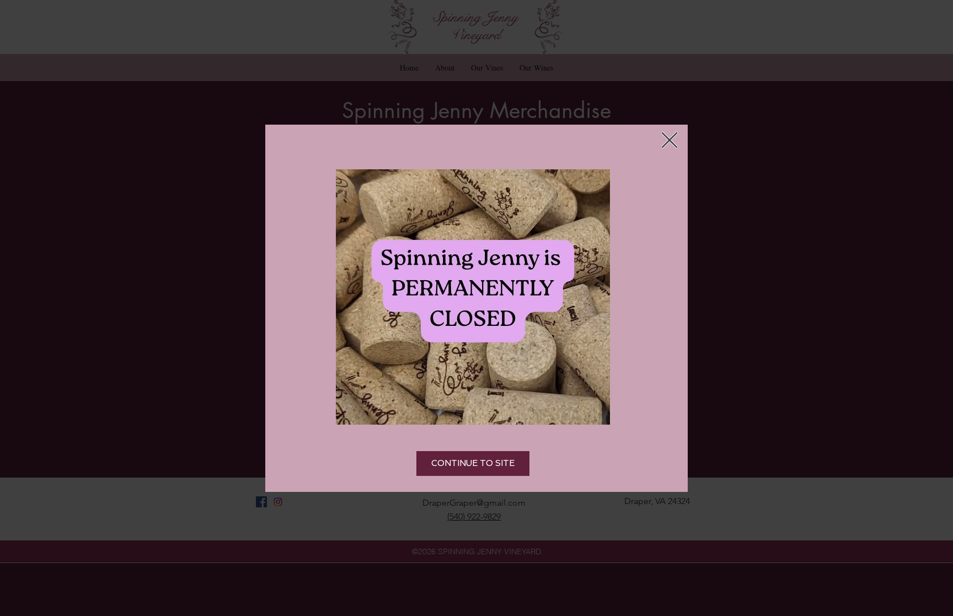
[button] (669, 140)
